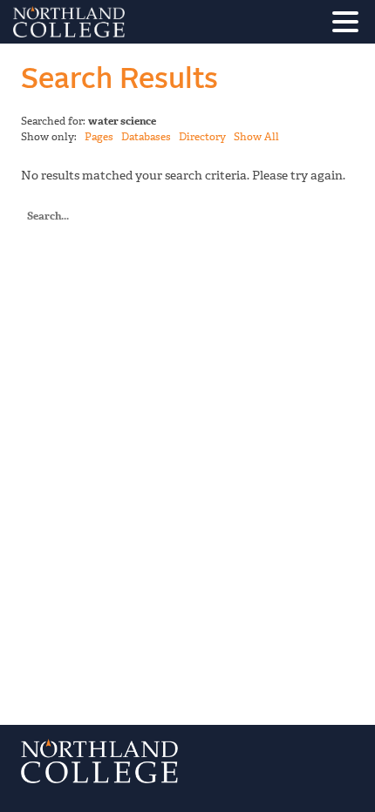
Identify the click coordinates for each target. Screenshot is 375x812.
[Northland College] (117, 21)
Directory (202, 137)
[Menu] (349, 25)
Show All (256, 137)
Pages (99, 137)
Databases (146, 137)
